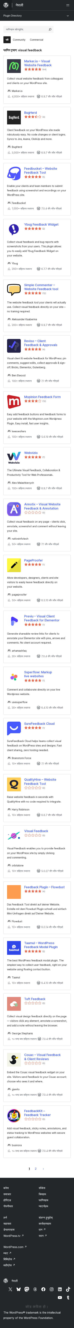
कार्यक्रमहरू (45, 1223)
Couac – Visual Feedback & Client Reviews (42, 1057)
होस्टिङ (7, 1200)
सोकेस (42, 1188)
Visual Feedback (36, 831)
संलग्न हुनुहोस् (46, 1217)
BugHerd (30, 112)
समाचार (7, 1194)
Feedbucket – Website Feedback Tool (40, 170)
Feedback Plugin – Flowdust (44, 887)
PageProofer (33, 560)
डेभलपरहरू (9, 1229)
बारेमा (6, 1188)
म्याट (7, 1253)
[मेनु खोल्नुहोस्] (68, 5)
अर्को (43, 1168)
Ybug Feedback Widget (41, 224)
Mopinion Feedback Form (42, 397)
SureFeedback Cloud (39, 723)
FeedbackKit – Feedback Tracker (37, 1113)
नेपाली (15, 1281)
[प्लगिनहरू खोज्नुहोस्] (50, 29)
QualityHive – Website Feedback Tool (40, 781)
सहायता (7, 1223)
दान (42, 1229)
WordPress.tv (13, 1235)
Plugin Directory (12, 15)
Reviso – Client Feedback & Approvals (40, 343)
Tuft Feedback (34, 999)
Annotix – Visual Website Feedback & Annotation (42, 506)
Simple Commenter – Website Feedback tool (41, 287)
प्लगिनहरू (43, 1200)
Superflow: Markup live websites (38, 674)
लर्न (5, 1217)
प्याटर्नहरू (43, 1206)
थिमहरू (42, 1194)
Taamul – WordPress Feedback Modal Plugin (41, 945)
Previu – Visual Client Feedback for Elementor (42, 618)
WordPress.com (15, 1247)
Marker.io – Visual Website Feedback (38, 63)
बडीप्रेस (9, 1265)
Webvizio (31, 453)
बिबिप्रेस (9, 1259)
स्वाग (43, 1235)
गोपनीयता (8, 1206)
